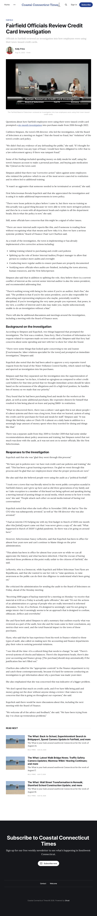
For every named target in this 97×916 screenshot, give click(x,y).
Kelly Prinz (20, 49)
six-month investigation (30, 125)
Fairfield (9, 20)
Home (7, 4)
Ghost (67, 900)
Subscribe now (50, 863)
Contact (43, 883)
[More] (14, 4)
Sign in (74, 4)
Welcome (53, 883)
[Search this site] (66, 4)
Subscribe (86, 5)
